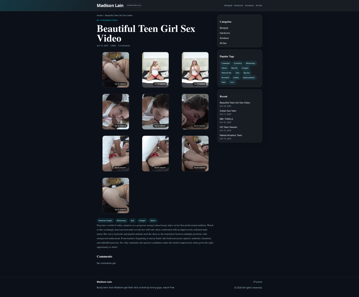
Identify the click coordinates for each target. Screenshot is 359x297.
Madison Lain (110, 5)
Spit (132, 220)
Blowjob (228, 5)
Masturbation (249, 77)
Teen (223, 82)
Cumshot (238, 63)
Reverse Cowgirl (105, 220)
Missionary (121, 220)
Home (100, 15)
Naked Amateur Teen (231, 135)
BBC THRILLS (226, 118)
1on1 (232, 82)
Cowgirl (142, 220)
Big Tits (234, 68)
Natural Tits (226, 72)
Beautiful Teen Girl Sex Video (235, 102)
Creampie (226, 63)
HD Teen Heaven (228, 127)
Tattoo (153, 220)
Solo (237, 72)
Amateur (249, 5)
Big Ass (247, 72)
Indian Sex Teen (228, 110)
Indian (236, 77)
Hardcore (238, 5)
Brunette (225, 77)
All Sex (259, 5)
